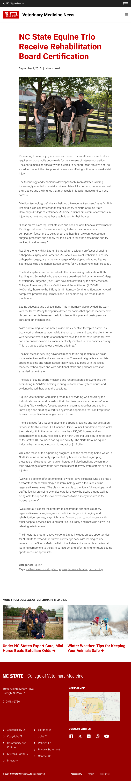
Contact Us (44, 756)
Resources (105, 774)
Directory (12, 760)
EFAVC (55, 569)
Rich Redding (96, 569)
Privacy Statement (49, 749)
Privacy (91, 774)
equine (63, 569)
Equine (38, 564)
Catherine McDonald (38, 569)
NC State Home (15, 3)
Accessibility (76, 774)
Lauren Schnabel (78, 569)
